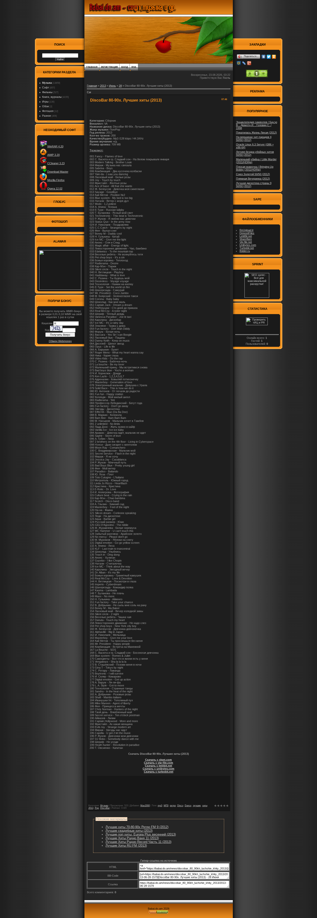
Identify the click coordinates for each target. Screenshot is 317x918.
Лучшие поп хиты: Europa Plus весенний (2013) (141, 834)
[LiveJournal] (244, 63)
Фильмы (47, 92)
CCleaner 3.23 (56, 163)
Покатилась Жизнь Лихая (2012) (256, 132)
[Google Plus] (249, 63)
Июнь (112, 85)
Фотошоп (47, 110)
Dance (188, 805)
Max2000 (145, 805)
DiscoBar (105, 808)
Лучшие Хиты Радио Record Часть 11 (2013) (138, 842)
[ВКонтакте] (263, 57)
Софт (45, 87)
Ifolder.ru (244, 250)
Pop (97, 808)
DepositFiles (246, 233)
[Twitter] (268, 57)
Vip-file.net (245, 242)
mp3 (160, 805)
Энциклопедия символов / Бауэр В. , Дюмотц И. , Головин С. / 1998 (256, 125)
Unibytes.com (247, 244)
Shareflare (245, 239)
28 (120, 85)
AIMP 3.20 (53, 154)
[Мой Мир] (238, 63)
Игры (45, 101)
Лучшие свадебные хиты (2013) (129, 831)
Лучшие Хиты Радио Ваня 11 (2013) (132, 838)
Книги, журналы (52, 96)
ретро (173, 805)
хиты (204, 805)
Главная (91, 67)
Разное (46, 115)
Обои (45, 106)
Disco (180, 805)
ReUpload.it (246, 230)
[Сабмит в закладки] (89, 93)
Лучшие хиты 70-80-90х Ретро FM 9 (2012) (137, 827)
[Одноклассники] (274, 57)
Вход (124, 67)
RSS (134, 67)
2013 (103, 85)
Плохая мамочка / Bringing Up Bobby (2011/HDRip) (254, 168)
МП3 (166, 805)
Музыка (47, 82)
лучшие (197, 805)
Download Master (57, 171)
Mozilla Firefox (56, 180)
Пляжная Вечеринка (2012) (253, 178)
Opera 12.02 (54, 188)
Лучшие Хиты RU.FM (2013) (126, 845)
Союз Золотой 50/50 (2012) (253, 174)
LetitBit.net (245, 236)
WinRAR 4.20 (55, 146)
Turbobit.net (246, 247)
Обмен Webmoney (60, 341)
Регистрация (109, 67)
